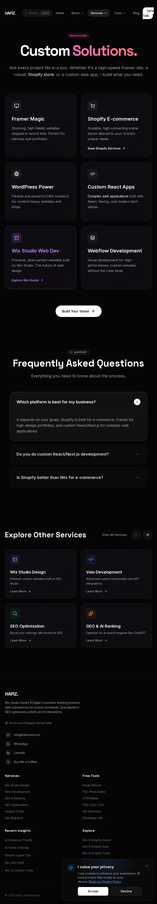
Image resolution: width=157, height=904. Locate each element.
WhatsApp (21, 744)
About (75, 13)
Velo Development (17, 791)
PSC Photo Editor (94, 791)
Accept (93, 891)
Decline (126, 891)
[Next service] (147, 535)
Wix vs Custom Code (19, 870)
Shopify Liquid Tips (18, 855)
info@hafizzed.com (27, 735)
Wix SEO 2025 (14, 862)
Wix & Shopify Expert (97, 840)
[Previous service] (136, 535)
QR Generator (92, 811)
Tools (118, 13)
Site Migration (14, 818)
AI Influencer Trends (18, 840)
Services (97, 13)
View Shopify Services (104, 148)
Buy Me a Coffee (25, 762)
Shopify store (41, 74)
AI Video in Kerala (17, 847)
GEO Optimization (16, 805)
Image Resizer (92, 785)
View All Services (114, 534)
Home (60, 13)
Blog (136, 13)
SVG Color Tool (93, 805)
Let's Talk (148, 13)
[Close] (147, 866)
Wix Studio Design (17, 785)
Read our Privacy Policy (105, 881)
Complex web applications (108, 196)
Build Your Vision (75, 311)
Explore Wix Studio (25, 280)
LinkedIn (19, 753)
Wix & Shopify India (96, 846)
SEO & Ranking (15, 798)
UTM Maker (91, 798)
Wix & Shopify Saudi (96, 853)
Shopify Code (14, 811)
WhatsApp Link (93, 818)
